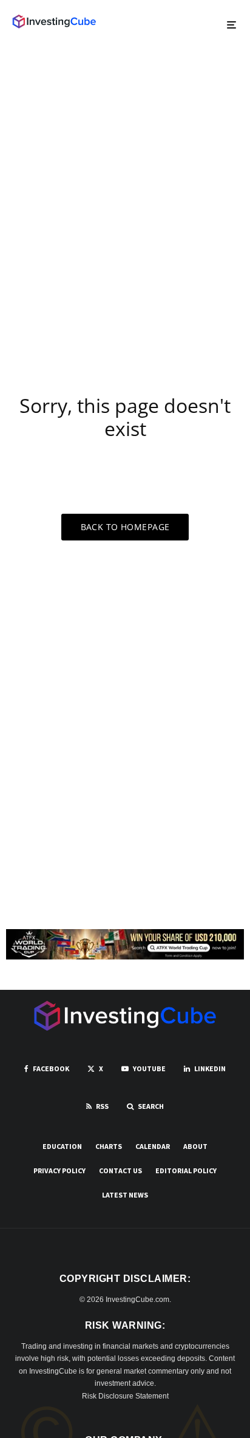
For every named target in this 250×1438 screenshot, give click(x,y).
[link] (54, 21)
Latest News (125, 1194)
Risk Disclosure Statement (125, 1396)
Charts (108, 1146)
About (195, 1146)
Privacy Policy (59, 1170)
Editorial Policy (186, 1170)
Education (62, 1146)
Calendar (152, 1146)
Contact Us (120, 1170)
